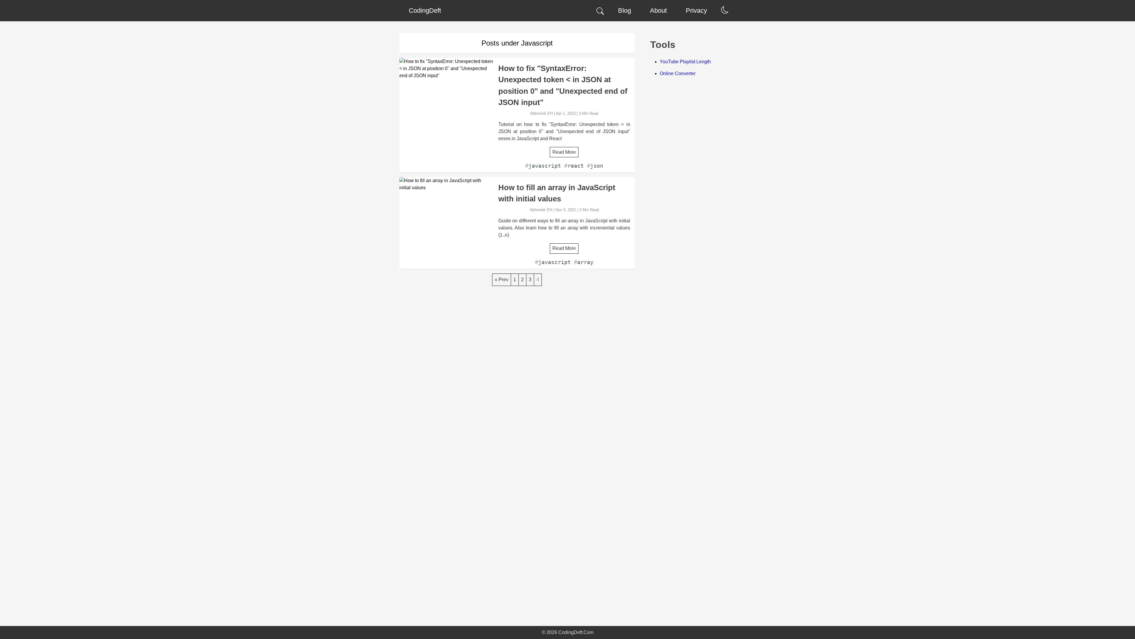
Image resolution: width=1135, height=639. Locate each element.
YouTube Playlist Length (685, 61)
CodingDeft (425, 10)
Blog (624, 10)
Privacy (696, 10)
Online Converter (677, 73)
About (658, 10)
